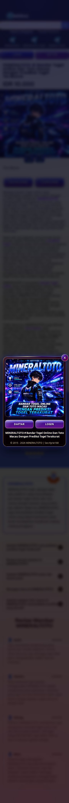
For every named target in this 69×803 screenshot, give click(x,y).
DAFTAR (19, 424)
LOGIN (49, 424)
